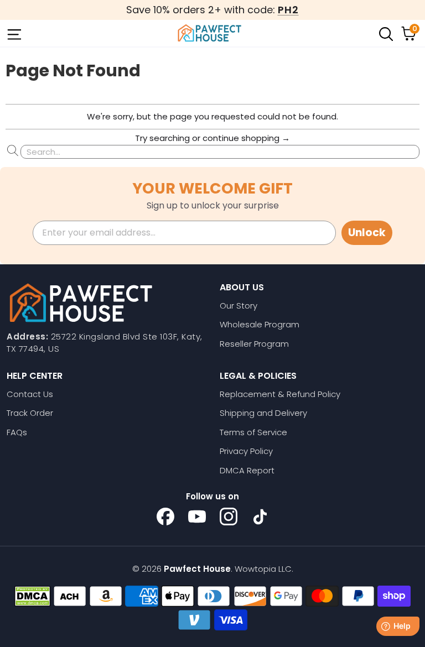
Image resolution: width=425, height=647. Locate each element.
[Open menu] (13, 33)
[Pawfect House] (210, 33)
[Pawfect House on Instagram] (228, 516)
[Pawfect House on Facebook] (165, 516)
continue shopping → (246, 138)
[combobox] (219, 152)
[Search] (385, 33)
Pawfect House (197, 569)
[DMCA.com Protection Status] (32, 596)
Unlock (367, 232)
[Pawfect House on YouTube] (197, 516)
